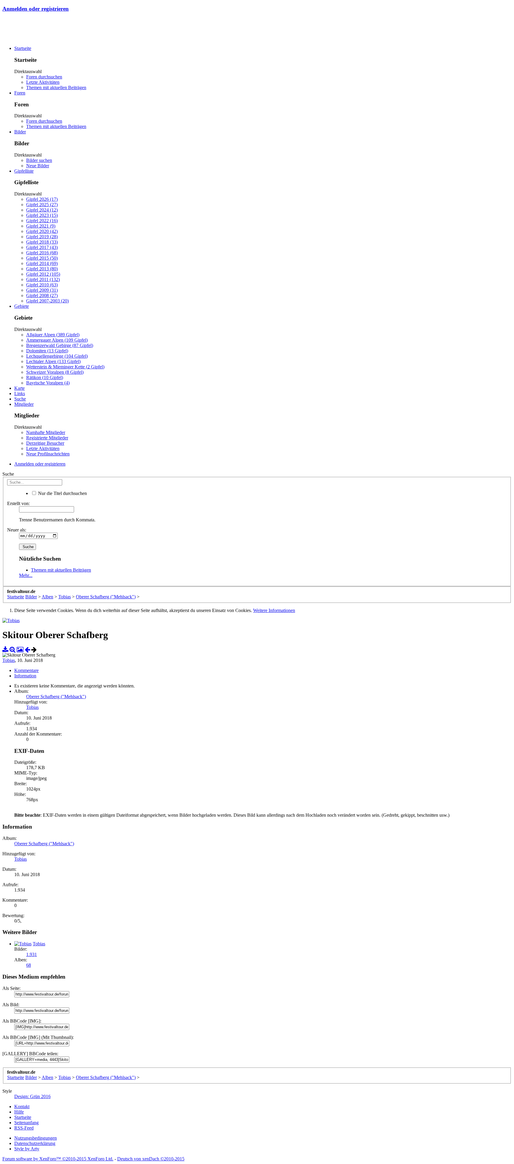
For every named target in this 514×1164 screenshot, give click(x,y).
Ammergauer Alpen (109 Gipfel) (57, 340)
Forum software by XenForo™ (57, 1158)
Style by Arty (26, 1148)
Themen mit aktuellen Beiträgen (56, 87)
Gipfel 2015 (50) (42, 258)
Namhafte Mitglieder (45, 432)
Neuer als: (16, 529)
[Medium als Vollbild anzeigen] (12, 649)
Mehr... (25, 575)
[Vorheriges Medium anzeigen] (27, 649)
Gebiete (21, 306)
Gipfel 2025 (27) (42, 204)
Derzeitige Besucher (45, 443)
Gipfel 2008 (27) (42, 295)
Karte (19, 388)
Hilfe (19, 1111)
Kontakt (21, 1106)
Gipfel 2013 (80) (42, 268)
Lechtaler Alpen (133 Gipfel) (53, 361)
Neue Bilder (37, 165)
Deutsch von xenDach (150, 1158)
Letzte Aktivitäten (42, 82)
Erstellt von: (18, 503)
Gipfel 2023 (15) (42, 215)
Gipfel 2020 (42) (42, 231)
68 (28, 965)
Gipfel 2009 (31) (42, 290)
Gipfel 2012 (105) (43, 274)
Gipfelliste (24, 171)
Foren (19, 92)
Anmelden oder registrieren (35, 9)
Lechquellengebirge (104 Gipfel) (57, 356)
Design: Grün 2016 (32, 1096)
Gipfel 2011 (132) (43, 279)
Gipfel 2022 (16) (42, 220)
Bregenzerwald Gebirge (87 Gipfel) (59, 345)
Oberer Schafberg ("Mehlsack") (56, 696)
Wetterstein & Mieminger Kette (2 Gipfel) (65, 366)
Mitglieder (24, 404)
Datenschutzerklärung (34, 1143)
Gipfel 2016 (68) (42, 252)
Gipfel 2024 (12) (42, 209)
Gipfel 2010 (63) (42, 284)
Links (19, 393)
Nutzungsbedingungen (35, 1138)
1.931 (31, 954)
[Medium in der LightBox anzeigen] (20, 649)
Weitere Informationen (274, 610)
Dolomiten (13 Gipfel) (47, 350)
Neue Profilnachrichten (48, 453)
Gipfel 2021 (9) (40, 225)
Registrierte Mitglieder (47, 437)
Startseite (22, 48)
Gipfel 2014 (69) (42, 263)
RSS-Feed (24, 1127)
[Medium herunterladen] (5, 649)
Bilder (20, 131)
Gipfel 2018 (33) (42, 242)
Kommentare (26, 670)
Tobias (8, 660)
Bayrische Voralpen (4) (48, 382)
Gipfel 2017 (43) (42, 247)
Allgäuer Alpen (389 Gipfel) (52, 334)
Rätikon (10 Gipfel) (44, 377)
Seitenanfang (26, 1122)
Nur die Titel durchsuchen (62, 493)
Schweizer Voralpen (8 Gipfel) (55, 372)
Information (25, 675)
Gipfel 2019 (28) (42, 236)
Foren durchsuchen (44, 76)
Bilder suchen (39, 160)
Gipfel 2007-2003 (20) (47, 300)
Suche (20, 398)
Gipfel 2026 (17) (42, 199)
